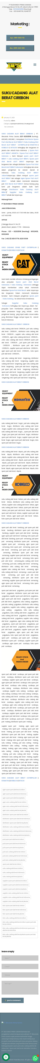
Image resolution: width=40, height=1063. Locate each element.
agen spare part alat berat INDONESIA (14, 794)
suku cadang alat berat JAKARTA (12, 876)
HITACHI (14, 148)
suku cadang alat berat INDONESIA (13, 872)
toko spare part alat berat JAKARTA (13, 914)
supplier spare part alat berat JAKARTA (15, 889)
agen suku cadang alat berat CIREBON (14, 802)
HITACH (21, 250)
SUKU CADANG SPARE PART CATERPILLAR (19, 247)
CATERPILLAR (23, 145)
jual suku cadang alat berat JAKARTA (14, 860)
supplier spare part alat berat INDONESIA (15, 885)
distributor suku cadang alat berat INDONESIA (17, 831)
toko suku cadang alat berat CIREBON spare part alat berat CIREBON (19, 923)
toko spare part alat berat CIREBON (13, 905)
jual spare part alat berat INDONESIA (14, 843)
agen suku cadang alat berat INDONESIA (15, 806)
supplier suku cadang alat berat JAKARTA (15, 901)
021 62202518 (18, 9)
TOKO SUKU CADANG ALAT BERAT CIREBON (14, 918)
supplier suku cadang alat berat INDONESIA (16, 897)
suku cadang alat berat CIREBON (13, 868)
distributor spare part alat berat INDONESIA (16, 819)
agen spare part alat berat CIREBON (14, 790)
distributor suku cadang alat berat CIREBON (16, 827)
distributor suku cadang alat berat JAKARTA (16, 835)
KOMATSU (34, 145)
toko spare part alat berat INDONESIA (14, 910)
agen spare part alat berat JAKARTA (14, 798)
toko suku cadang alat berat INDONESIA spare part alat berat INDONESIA (19, 929)
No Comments (9, 127)
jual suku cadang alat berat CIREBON (14, 852)
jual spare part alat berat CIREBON (13, 839)
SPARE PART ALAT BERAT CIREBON (12, 864)
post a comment (14, 1000)
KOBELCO (5, 148)
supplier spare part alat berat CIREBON (15, 881)
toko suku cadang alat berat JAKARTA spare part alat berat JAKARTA (19, 935)
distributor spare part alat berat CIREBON (15, 814)
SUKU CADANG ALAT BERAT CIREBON (17, 134)
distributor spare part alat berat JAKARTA (15, 823)
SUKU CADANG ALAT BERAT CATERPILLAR (19, 778)
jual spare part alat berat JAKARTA (13, 848)
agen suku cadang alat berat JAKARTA (14, 810)
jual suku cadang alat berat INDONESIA (15, 856)
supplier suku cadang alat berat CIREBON (15, 893)
